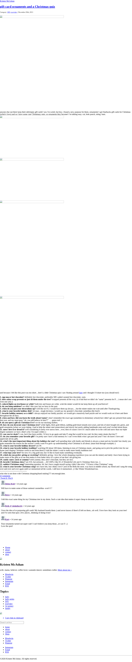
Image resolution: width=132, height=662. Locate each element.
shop (7, 554)
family (7, 608)
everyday (14, 12)
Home (7, 547)
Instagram (9, 581)
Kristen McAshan (7, 1)
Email (7, 584)
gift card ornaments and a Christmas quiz (27, 6)
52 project (9, 606)
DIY (8, 12)
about (7, 550)
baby (7, 597)
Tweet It (4, 478)
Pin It (10, 478)
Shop (7, 634)
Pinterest (8, 579)
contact (8, 552)
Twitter (8, 577)
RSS (7, 586)
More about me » (65, 570)
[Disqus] (66, 511)
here (81, 393)
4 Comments (5, 476)
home (7, 627)
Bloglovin (9, 574)
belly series (9, 599)
